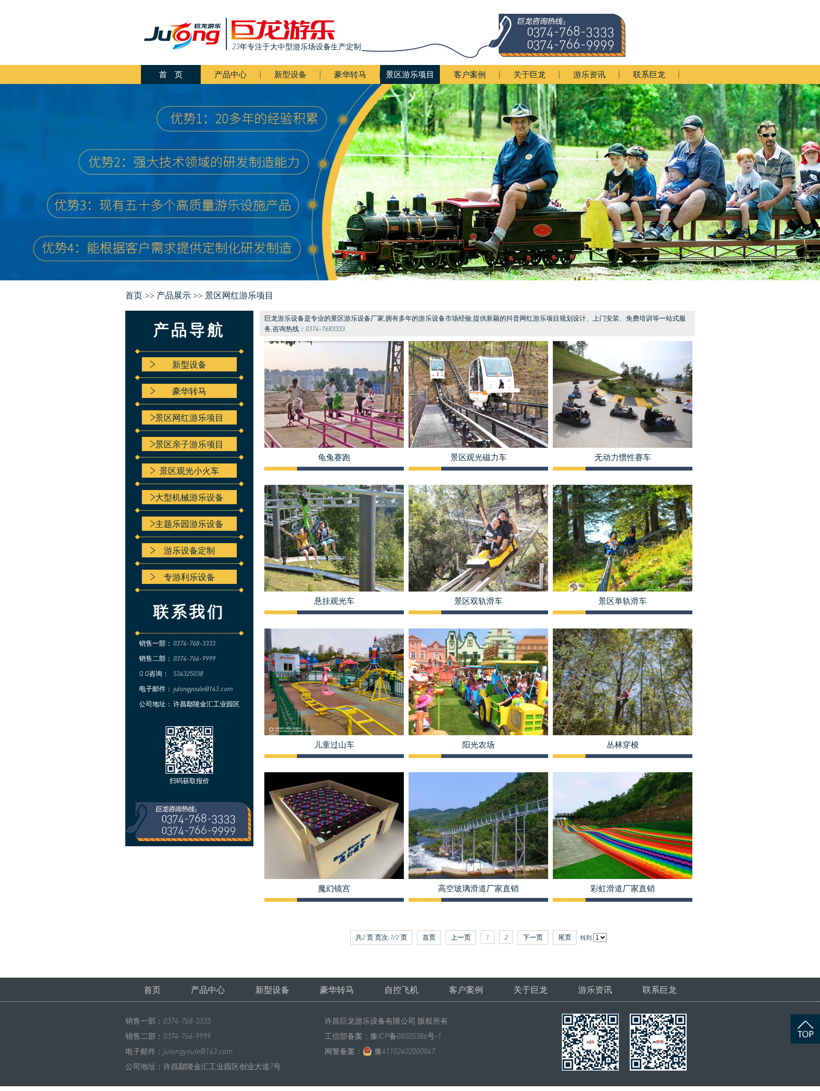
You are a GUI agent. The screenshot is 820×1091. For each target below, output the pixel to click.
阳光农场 (478, 744)
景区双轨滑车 (478, 601)
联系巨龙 (649, 74)
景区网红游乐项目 (239, 295)
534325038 (188, 673)
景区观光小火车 (189, 470)
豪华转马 (350, 74)
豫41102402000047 (404, 1051)
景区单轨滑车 (622, 601)
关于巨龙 (529, 74)
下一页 (533, 937)
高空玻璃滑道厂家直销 (478, 888)
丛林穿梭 (622, 744)
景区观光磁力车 (478, 457)
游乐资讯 (589, 74)
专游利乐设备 (189, 577)
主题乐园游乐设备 (189, 523)
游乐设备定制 (189, 550)
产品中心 (230, 74)
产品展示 (174, 295)
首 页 (171, 74)
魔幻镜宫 (334, 888)
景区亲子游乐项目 (189, 444)
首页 (152, 989)
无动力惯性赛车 (623, 457)
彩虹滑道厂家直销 (622, 888)
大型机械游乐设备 (189, 497)
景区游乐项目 (410, 74)
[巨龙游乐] (391, 32)
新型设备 (290, 74)
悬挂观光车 (334, 601)
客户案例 (470, 74)
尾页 (564, 937)
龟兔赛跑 (334, 457)
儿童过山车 (334, 744)
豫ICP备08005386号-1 (405, 1036)
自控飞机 (401, 989)
